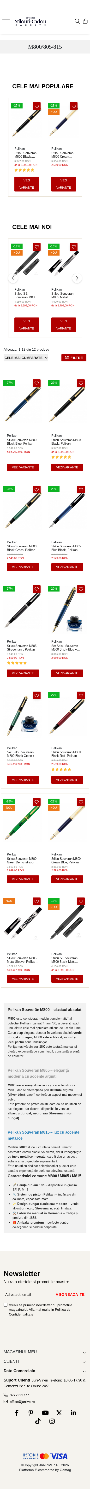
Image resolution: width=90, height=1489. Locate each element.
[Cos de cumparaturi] (85, 21)
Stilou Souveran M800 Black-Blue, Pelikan (21, 441)
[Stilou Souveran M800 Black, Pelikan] (26, 121)
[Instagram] (52, 1421)
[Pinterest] (31, 1413)
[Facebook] (16, 1413)
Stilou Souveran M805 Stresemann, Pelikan (21, 647)
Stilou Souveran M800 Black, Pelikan (25, 154)
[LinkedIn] (73, 1413)
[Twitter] (59, 1413)
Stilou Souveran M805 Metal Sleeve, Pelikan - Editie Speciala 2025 (63, 295)
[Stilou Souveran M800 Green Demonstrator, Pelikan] (22, 822)
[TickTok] (38, 1421)
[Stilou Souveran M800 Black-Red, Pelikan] (67, 716)
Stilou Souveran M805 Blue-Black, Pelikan (66, 548)
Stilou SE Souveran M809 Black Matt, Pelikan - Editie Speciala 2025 (25, 295)
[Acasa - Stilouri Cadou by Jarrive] (30, 21)
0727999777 (19, 1395)
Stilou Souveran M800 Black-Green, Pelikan (21, 548)
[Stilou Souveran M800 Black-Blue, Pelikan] (22, 403)
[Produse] (6, 22)
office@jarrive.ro (22, 1402)
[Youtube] (45, 1413)
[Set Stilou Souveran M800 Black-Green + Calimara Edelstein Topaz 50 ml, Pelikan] (22, 716)
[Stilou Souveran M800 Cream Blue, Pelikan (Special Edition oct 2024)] (63, 121)
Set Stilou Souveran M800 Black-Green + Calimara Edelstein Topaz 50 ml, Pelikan (21, 754)
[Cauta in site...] (77, 21)
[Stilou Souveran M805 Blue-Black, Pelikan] (67, 510)
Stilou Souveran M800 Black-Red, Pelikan (66, 754)
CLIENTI (11, 1361)
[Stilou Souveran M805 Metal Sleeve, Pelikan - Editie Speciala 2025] (63, 262)
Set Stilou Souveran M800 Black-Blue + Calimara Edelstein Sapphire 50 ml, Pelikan (67, 647)
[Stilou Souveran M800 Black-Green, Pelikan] (22, 510)
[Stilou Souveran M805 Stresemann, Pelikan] (22, 609)
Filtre (76, 358)
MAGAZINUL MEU (20, 1352)
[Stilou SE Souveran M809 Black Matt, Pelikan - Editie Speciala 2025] (26, 262)
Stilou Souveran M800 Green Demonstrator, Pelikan (21, 860)
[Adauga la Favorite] (37, 106)
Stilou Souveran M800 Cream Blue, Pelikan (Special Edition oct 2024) (62, 154)
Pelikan (19, 148)
